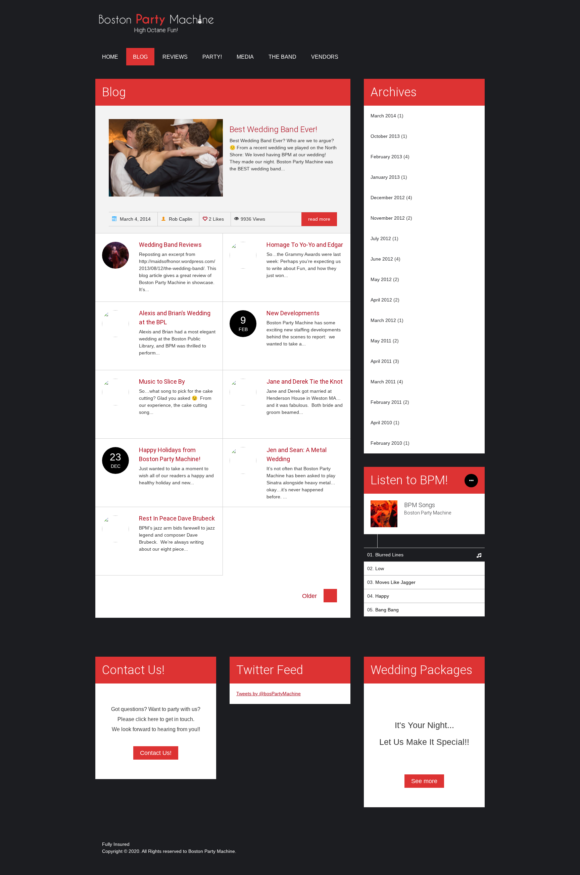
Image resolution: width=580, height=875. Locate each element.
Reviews (175, 57)
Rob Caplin (179, 219)
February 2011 (386, 402)
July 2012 (381, 238)
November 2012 (388, 218)
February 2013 (386, 156)
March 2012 (383, 320)
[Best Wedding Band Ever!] (166, 195)
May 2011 (381, 340)
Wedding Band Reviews (170, 244)
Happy (382, 596)
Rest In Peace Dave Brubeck (177, 518)
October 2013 (385, 136)
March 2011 (383, 381)
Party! (212, 57)
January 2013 (385, 177)
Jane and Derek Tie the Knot (305, 381)
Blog (140, 57)
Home (110, 57)
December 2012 (388, 197)
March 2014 (383, 115)
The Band (282, 57)
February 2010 (386, 443)
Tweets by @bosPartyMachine (268, 693)
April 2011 (381, 361)
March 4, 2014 (134, 219)
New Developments (293, 313)
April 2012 (381, 300)
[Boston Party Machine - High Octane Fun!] (155, 21)
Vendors (324, 57)
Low (379, 568)
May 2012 (381, 279)
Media (245, 57)
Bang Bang (387, 609)
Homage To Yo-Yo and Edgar (305, 244)
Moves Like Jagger (395, 582)
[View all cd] (471, 484)
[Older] (330, 600)
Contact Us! (156, 753)
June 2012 (382, 259)
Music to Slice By (162, 381)
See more (424, 781)
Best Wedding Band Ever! (273, 129)
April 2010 (381, 422)
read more (319, 219)
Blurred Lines (389, 554)
